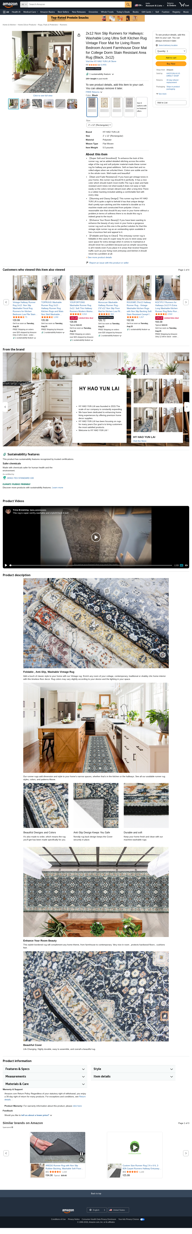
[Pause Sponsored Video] (81, 1154)
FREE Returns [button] (93, 92)
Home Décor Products (27, 25)
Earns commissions (38, 510)
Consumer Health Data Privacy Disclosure (99, 1219)
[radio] (14, 104)
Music (186, 12)
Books (136, 12)
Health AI (16, 12)
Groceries (93, 12)
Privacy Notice (74, 1219)
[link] (25, 308)
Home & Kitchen (9, 25)
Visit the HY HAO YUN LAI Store (101, 61)
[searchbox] (76, 4)
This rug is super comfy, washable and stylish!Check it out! (41, 513)
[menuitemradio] (181, 565)
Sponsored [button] (7, 1127)
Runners (63, 25)
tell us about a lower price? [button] (35, 1115)
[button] (6, 12)
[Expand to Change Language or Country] (142, 5)
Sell (157, 12)
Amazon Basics (47, 12)
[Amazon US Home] (68, 1211)
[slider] (90, 565)
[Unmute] (186, 565)
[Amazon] (10, 4)
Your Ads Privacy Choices (128, 1219)
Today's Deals (123, 12)
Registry (176, 12)
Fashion (166, 12)
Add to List (162, 102)
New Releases (79, 12)
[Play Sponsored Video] (134, 1148)
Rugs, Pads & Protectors (48, 25)
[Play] (5, 565)
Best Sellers (63, 12)
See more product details (100, 257)
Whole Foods (107, 12)
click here (77, 1106)
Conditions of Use (58, 1219)
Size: (88, 120)
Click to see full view (42, 95)
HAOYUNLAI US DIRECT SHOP (173, 74)
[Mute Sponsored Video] (81, 1159)
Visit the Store (139, 441)
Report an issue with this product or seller (109, 263)
